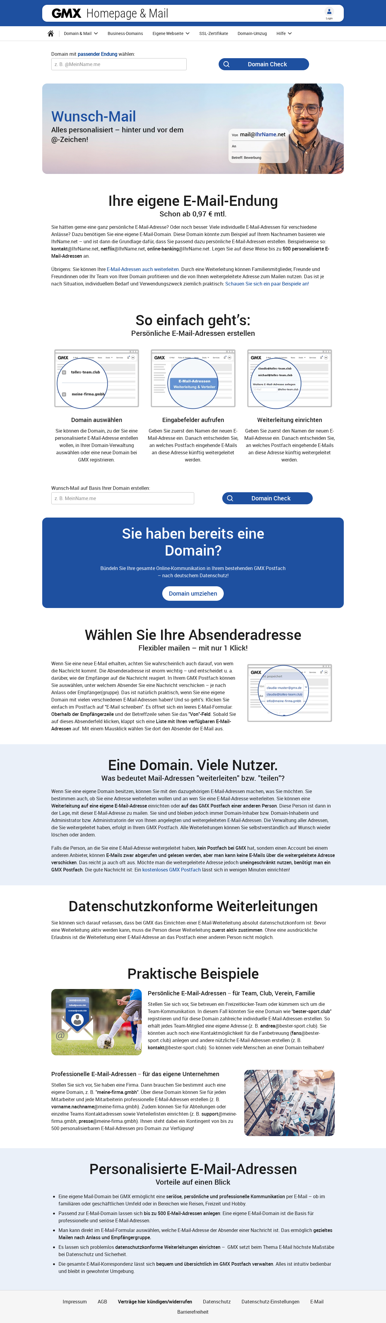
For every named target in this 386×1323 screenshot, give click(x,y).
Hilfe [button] (281, 33)
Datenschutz (217, 1301)
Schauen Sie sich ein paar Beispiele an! (267, 283)
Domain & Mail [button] (78, 33)
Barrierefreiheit (193, 1312)
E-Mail (317, 1301)
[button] (193, 593)
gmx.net (66, 13)
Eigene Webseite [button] (168, 33)
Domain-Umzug (252, 33)
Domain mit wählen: (93, 54)
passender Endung (97, 54)
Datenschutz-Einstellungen (270, 1301)
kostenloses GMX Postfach (171, 869)
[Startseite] (50, 33)
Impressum (75, 1301)
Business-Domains (125, 33)
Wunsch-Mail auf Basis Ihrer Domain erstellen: (100, 488)
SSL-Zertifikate (213, 33)
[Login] (329, 11)
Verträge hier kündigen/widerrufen (155, 1301)
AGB (102, 1301)
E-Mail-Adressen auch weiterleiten (143, 269)
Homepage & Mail (127, 13)
